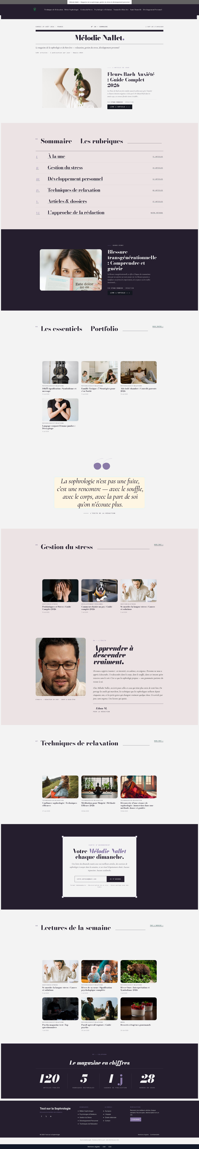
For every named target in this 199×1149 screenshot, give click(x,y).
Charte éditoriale (110, 1117)
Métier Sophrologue (71, 9)
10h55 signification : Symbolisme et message (59, 389)
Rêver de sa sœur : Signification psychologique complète (96, 988)
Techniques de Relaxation (53, 9)
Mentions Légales (94, 1147)
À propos (108, 1111)
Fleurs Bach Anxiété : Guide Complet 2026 (130, 79)
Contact (107, 1120)
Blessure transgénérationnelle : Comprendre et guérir (132, 260)
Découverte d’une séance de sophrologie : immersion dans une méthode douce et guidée (137, 805)
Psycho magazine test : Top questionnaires (55, 1026)
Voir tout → (158, 544)
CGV (104, 1147)
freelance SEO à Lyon (98, 1140)
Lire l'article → (118, 107)
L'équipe (108, 1114)
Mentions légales (143, 1134)
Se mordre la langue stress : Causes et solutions (138, 608)
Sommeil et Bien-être (121, 9)
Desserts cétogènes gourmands (136, 1025)
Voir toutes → (157, 326)
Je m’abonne (115, 879)
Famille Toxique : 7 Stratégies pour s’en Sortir (98, 389)
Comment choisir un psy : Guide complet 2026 (96, 608)
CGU (109, 1147)
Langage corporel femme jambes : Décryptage (58, 427)
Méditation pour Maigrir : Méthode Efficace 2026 (98, 804)
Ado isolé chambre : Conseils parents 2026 (138, 389)
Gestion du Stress (86, 9)
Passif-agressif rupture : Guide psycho (96, 1026)
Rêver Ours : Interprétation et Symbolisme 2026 (135, 988)
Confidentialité (154, 1134)
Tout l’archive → (156, 925)
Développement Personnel (152, 9)
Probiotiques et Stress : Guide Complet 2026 (56, 608)
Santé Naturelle (135, 9)
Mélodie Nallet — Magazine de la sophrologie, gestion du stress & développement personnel (99, 2)
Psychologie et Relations (103, 9)
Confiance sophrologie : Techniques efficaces (59, 804)
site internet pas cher (112, 1140)
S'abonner (136, 1119)
